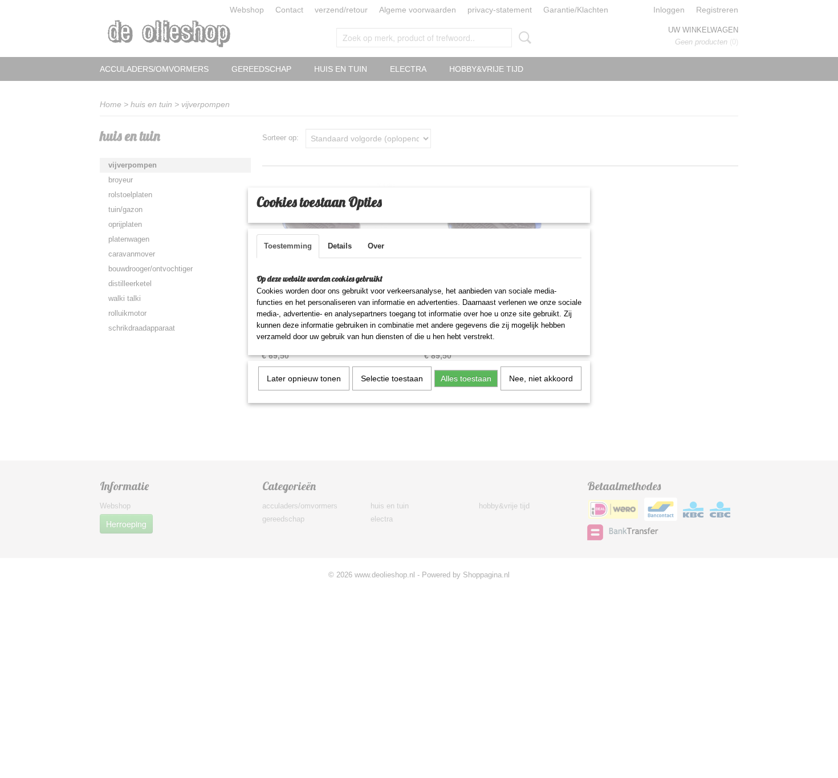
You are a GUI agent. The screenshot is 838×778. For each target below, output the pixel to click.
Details (340, 246)
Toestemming (288, 246)
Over (376, 246)
